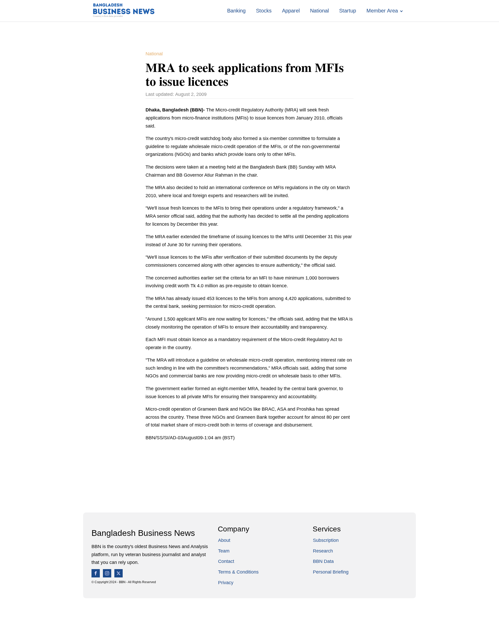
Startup (347, 11)
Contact (226, 561)
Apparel (291, 11)
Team (223, 551)
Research (323, 551)
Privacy (225, 582)
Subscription (326, 540)
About (224, 540)
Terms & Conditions (238, 572)
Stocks (264, 11)
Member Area (382, 11)
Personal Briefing (331, 572)
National (319, 11)
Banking (236, 11)
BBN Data (323, 561)
